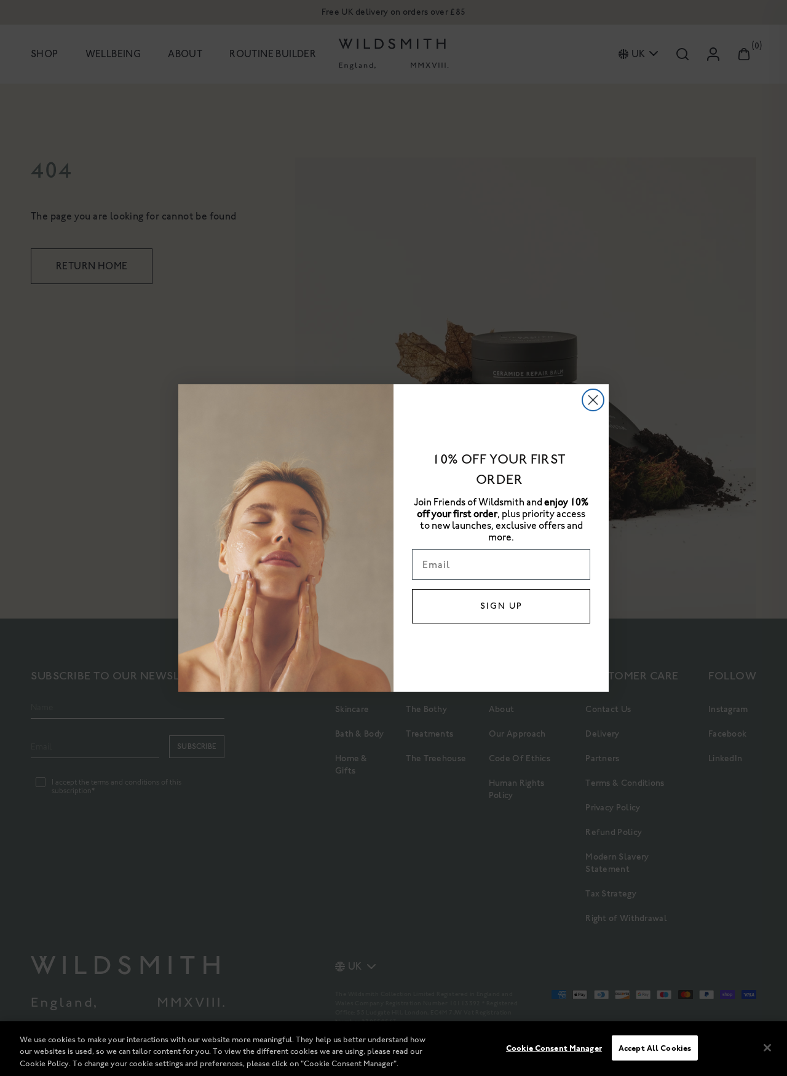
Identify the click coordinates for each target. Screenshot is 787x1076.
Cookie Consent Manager (554, 1047)
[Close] (767, 1047)
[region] (393, 1048)
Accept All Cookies (655, 1047)
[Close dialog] (593, 400)
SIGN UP (501, 606)
